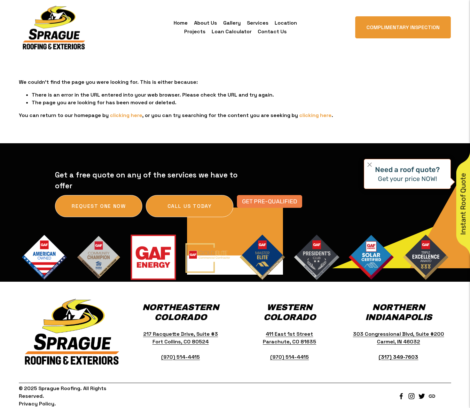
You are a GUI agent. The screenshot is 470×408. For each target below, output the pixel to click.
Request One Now (99, 206)
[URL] (432, 396)
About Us (205, 23)
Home (181, 23)
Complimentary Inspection (403, 27)
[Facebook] (401, 396)
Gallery (232, 23)
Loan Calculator (232, 31)
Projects (195, 31)
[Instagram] (411, 396)
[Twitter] (422, 396)
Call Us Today (190, 206)
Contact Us (272, 31)
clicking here (126, 115)
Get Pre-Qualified (269, 201)
